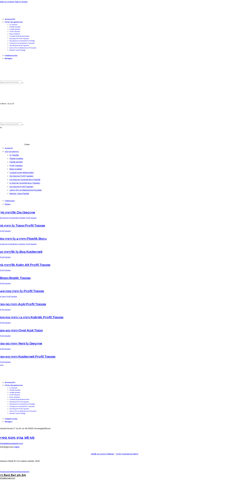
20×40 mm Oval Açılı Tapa (21, 330)
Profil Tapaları (31, 218)
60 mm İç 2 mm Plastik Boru (23, 238)
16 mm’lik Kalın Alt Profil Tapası (25, 265)
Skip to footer (21, 1)
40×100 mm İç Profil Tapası (22, 291)
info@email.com (7, 478)
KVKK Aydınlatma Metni (127, 454)
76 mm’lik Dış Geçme (17, 212)
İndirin (17, 447)
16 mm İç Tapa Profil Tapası (22, 225)
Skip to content (7, 1)
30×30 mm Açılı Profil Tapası (23, 304)
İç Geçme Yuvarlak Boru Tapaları (12, 244)
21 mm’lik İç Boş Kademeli (21, 252)
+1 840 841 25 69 (13, 475)
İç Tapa (3, 296)
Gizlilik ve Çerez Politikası (102, 454)
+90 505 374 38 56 (17, 437)
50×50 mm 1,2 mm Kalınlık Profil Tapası (31, 317)
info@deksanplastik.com (11, 443)
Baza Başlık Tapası (15, 278)
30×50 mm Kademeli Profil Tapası (27, 356)
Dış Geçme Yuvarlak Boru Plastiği (12, 218)
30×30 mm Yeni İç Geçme (21, 343)
